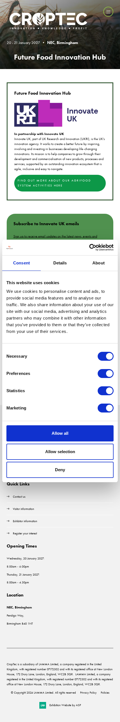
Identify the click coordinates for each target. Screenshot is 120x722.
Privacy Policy (88, 692)
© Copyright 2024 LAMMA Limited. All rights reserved (43, 692)
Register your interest (25, 533)
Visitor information (23, 509)
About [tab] (98, 263)
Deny (60, 469)
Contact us (19, 496)
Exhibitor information (25, 521)
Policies (105, 692)
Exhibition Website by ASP (65, 705)
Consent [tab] (21, 263)
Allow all (60, 433)
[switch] (106, 373)
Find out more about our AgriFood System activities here (54, 182)
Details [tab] (60, 263)
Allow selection (60, 451)
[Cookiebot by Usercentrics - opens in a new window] (89, 247)
